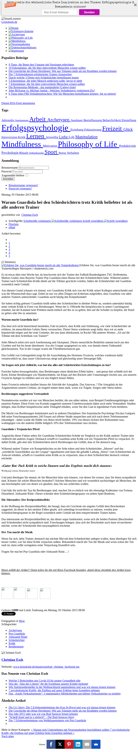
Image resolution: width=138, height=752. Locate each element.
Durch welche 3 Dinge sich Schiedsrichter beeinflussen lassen (44, 77)
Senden (89, 12)
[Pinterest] (69, 744)
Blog (22, 620)
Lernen (36, 136)
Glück (128, 129)
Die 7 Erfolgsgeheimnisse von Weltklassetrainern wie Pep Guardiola (47, 720)
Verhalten (73, 153)
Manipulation (86, 136)
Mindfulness (22, 144)
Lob (72, 137)
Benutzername (9, 167)
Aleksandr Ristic (18, 636)
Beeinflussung (93, 120)
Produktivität (127, 146)
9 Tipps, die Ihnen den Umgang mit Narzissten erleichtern (41, 64)
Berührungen (16, 646)
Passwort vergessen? (20, 188)
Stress (63, 153)
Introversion (9, 137)
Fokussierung (93, 129)
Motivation (50, 146)
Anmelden (8, 179)
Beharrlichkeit (112, 120)
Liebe (64, 137)
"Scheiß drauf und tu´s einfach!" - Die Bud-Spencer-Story (41, 717)
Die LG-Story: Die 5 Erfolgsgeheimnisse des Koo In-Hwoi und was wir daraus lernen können (62, 707)
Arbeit (38, 119)
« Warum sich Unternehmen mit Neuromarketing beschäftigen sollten (70, 729)
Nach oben (7, 736)
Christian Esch (29, 214)
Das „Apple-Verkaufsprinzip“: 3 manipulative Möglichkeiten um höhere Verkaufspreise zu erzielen (65, 693)
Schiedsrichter (17, 640)
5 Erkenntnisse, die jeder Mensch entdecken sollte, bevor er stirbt (45, 80)
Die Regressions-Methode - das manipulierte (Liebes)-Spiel (42, 87)
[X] (60, 744)
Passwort (6, 171)
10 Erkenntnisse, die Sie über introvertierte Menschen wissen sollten (47, 67)
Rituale (24, 153)
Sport (52, 152)
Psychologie (10, 153)
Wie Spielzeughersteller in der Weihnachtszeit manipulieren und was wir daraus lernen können (62, 687)
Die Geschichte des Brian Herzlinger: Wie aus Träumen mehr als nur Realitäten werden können (63, 71)
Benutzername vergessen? (23, 185)
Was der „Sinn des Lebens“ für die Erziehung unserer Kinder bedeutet (48, 683)
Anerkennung (22, 120)
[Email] (86, 744)
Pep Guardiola (17, 633)
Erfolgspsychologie (35, 127)
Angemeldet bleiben (12, 175)
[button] (70, 5)
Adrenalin (8, 120)
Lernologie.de (9, 21)
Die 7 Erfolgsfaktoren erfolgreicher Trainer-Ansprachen (40, 74)
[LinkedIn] (77, 744)
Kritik (22, 137)
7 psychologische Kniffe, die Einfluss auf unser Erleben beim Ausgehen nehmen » (65, 731)
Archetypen (59, 119)
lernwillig (52, 137)
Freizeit (112, 128)
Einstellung (129, 120)
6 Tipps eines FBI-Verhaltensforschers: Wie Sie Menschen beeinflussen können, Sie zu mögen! (62, 93)
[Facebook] (51, 744)
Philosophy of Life (88, 144)
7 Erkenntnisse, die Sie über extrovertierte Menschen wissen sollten (47, 84)
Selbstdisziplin (37, 152)
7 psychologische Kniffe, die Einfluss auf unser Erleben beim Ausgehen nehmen (54, 690)
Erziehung (77, 129)
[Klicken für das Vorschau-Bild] (40, 265)
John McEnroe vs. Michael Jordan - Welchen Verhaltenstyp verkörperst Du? (52, 90)
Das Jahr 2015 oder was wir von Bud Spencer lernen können (43, 713)
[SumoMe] (95, 744)
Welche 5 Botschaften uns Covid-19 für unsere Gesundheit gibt (44, 680)
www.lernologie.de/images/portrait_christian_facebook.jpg (46, 666)
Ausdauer (77, 120)
